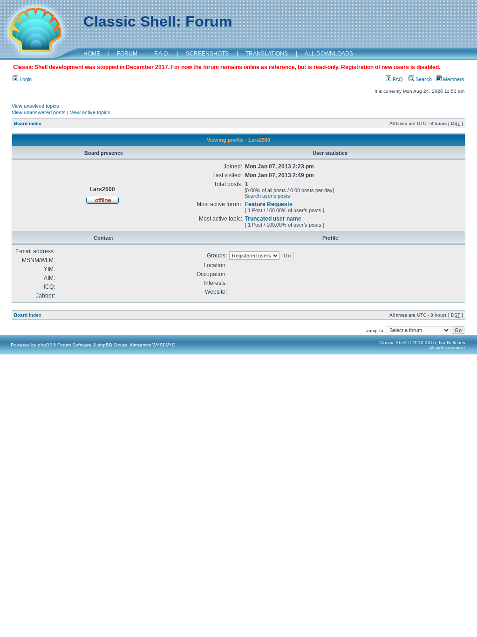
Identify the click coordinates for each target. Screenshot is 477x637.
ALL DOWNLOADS (329, 53)
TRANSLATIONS (266, 53)
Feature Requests (269, 204)
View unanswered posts (39, 112)
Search (423, 79)
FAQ (397, 79)
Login (25, 79)
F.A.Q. (161, 53)
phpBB (45, 344)
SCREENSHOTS (207, 53)
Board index (27, 123)
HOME (91, 53)
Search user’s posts (267, 196)
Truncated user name (273, 218)
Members (453, 79)
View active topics (90, 112)
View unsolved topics (35, 106)
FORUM (127, 53)
